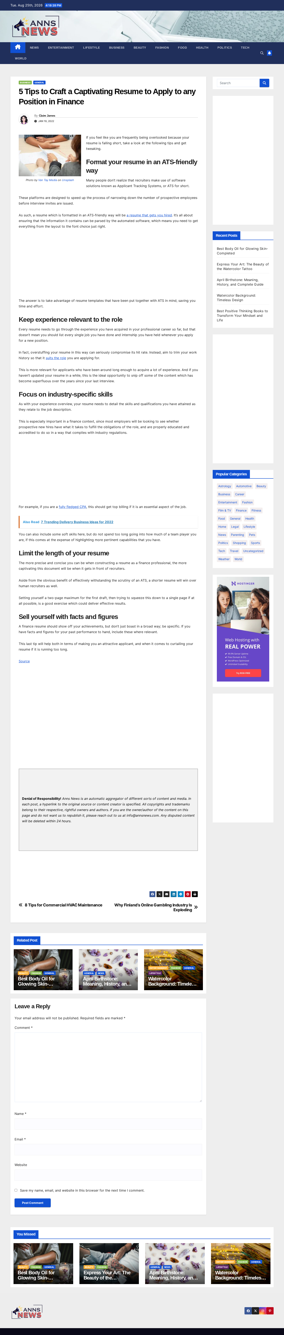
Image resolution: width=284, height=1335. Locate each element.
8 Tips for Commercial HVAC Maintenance (63, 905)
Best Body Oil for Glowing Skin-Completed (36, 984)
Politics (224, 47)
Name (20, 1114)
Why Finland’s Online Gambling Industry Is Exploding (153, 907)
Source (24, 661)
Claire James (47, 115)
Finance (241, 510)
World (21, 58)
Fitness (256, 510)
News (34, 47)
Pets (252, 534)
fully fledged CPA (72, 507)
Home (222, 526)
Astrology (224, 486)
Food (182, 47)
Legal (235, 526)
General (39, 82)
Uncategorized (253, 551)
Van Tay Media (47, 180)
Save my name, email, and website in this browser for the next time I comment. (82, 1190)
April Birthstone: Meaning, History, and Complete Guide (106, 984)
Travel (234, 551)
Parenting (237, 534)
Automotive (244, 486)
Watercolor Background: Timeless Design (172, 984)
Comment (24, 1028)
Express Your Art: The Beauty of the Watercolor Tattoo (107, 1278)
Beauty (140, 47)
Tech (245, 47)
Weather (224, 559)
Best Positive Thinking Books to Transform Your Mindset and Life (242, 315)
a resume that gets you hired (149, 215)
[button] (262, 53)
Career (239, 494)
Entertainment (61, 47)
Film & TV (224, 510)
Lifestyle (91, 47)
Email (20, 1139)
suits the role (56, 358)
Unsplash (68, 180)
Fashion (162, 47)
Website (21, 1165)
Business (117, 47)
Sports (255, 543)
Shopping (239, 543)
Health (202, 47)
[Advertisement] (108, 264)
